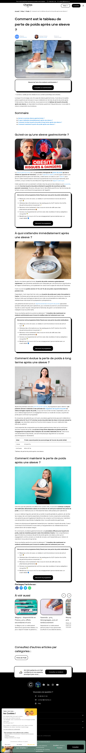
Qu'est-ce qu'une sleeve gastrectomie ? (31, 118)
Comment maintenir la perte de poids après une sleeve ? (36, 124)
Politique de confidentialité (43, 736)
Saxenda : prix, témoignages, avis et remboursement (49, 620)
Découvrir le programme (43, 223)
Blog (22, 11)
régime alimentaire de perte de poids (47, 304)
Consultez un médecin (56, 672)
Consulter (76, 5)
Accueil (17, 11)
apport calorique (58, 181)
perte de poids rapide (40, 406)
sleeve (62, 176)
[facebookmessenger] (21, 588)
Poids (27, 11)
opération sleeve (48, 174)
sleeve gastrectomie (23, 172)
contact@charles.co (44, 700)
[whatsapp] (29, 588)
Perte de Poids (21, 658)
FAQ (39, 703)
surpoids (67, 184)
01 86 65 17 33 (42, 696)
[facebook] (17, 588)
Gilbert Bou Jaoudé (43, 37)
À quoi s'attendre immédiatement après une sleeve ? (35, 120)
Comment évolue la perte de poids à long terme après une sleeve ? (40, 122)
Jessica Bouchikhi (23, 37)
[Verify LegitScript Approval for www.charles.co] (38, 685)
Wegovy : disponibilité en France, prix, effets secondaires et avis (25, 620)
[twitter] (25, 588)
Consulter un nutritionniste (43, 87)
